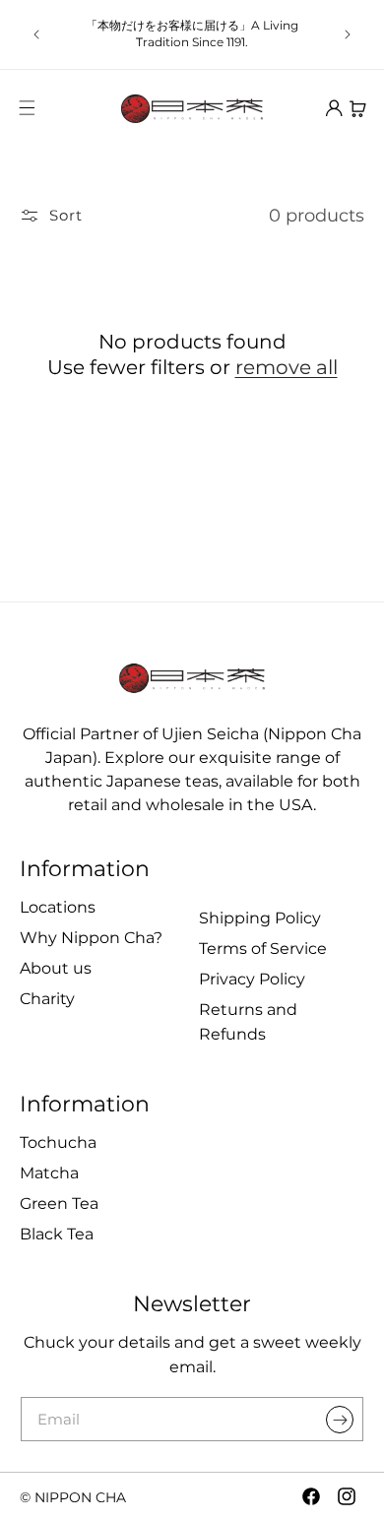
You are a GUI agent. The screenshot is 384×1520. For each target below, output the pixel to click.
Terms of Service (263, 948)
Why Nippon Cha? (91, 937)
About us (56, 968)
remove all (286, 367)
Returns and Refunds (248, 1022)
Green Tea (59, 1203)
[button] (26, 108)
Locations (58, 907)
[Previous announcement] (36, 34)
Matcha (49, 1173)
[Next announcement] (347, 34)
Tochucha (58, 1142)
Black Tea (57, 1234)
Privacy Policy (252, 979)
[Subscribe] (339, 1419)
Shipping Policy (260, 918)
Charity (47, 998)
